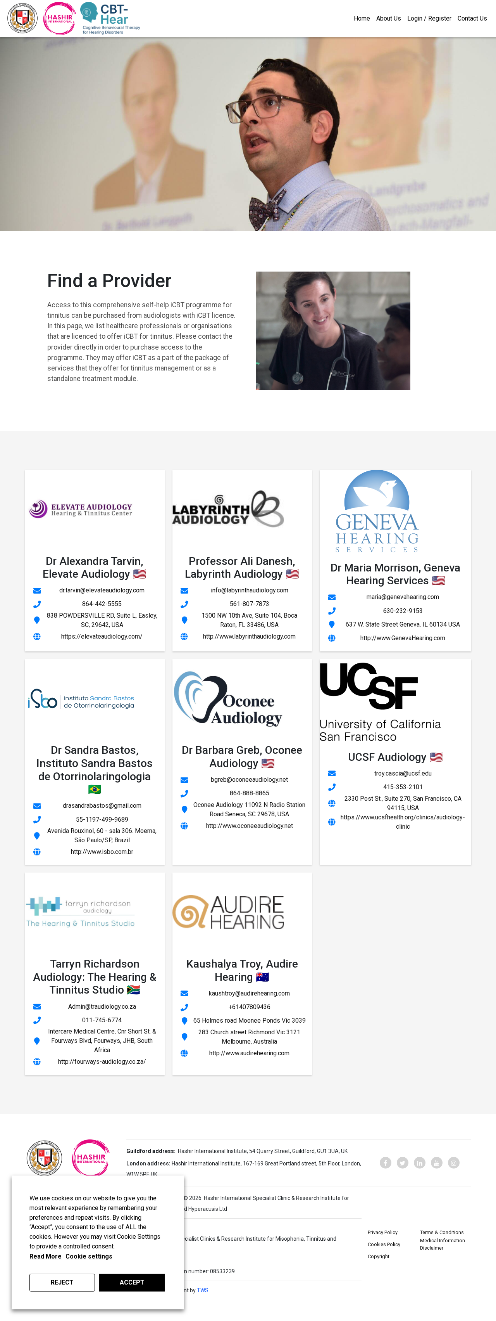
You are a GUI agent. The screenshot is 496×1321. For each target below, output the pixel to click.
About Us (388, 18)
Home (362, 18)
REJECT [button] (62, 1282)
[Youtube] (437, 1163)
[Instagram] (454, 1163)
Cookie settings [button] (88, 1256)
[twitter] (402, 1163)
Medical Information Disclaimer (442, 1244)
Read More (45, 1256)
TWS (202, 1290)
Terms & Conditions (442, 1232)
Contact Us (472, 18)
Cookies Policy (384, 1244)
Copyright (378, 1256)
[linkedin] (419, 1163)
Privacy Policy (383, 1232)
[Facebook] (385, 1163)
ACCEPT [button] (132, 1282)
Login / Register (429, 18)
